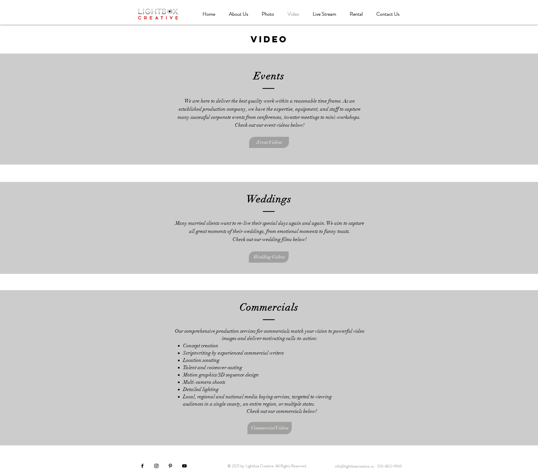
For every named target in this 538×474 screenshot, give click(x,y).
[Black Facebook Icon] (142, 466)
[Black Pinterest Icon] (170, 466)
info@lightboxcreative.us (354, 466)
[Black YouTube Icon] (184, 466)
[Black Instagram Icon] (156, 466)
